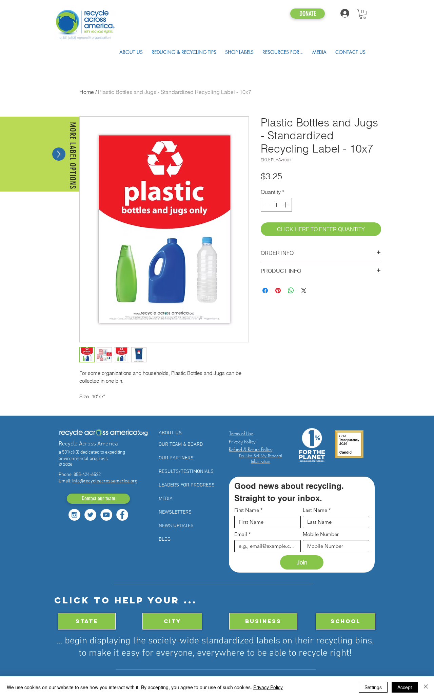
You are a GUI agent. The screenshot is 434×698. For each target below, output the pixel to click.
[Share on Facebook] (265, 290)
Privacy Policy (268, 687)
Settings (373, 687)
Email (242, 534)
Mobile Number (321, 534)
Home (86, 91)
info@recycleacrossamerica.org (104, 481)
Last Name (317, 510)
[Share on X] (304, 290)
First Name (248, 510)
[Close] (426, 687)
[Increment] (286, 204)
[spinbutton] (276, 204)
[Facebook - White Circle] (122, 515)
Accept (404, 687)
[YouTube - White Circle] (106, 515)
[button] (362, 14)
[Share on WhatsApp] (291, 290)
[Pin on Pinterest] (278, 290)
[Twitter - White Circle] (90, 515)
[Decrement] (266, 204)
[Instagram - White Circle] (74, 515)
